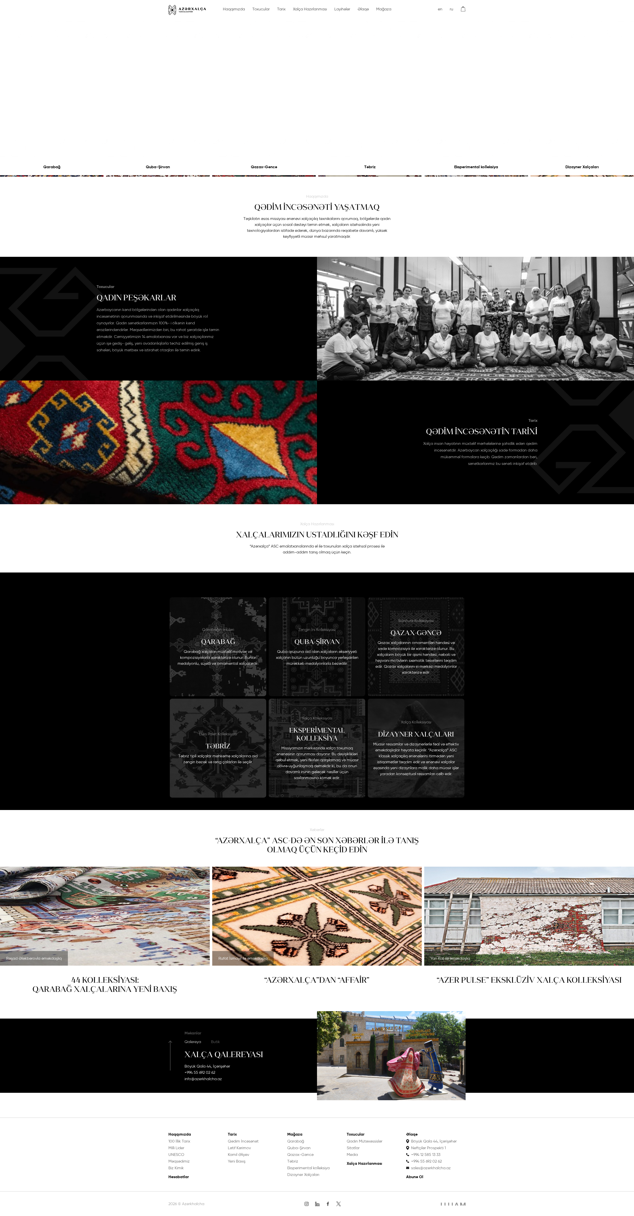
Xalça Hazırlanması (310, 9)
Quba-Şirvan (158, 166)
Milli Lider (176, 1147)
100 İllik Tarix (179, 1141)
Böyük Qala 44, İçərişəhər (207, 1066)
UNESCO (176, 1154)
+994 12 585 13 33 (425, 1154)
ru (451, 9)
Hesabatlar (178, 1176)
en (440, 9)
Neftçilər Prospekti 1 (428, 1147)
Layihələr (342, 9)
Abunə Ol (414, 1176)
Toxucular (261, 9)
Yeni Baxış (236, 1161)
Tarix (281, 9)
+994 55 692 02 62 (200, 1072)
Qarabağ (51, 166)
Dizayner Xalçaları (582, 166)
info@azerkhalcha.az (203, 1078)
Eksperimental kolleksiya (476, 166)
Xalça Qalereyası (224, 1054)
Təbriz (370, 166)
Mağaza (383, 9)
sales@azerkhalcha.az (431, 1168)
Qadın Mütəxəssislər (364, 1141)
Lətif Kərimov (239, 1147)
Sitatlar (353, 1147)
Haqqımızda (234, 9)
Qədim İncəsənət (243, 1141)
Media (352, 1154)
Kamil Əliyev (238, 1154)
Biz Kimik (176, 1168)
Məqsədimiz (179, 1161)
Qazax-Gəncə (264, 166)
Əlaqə (363, 9)
